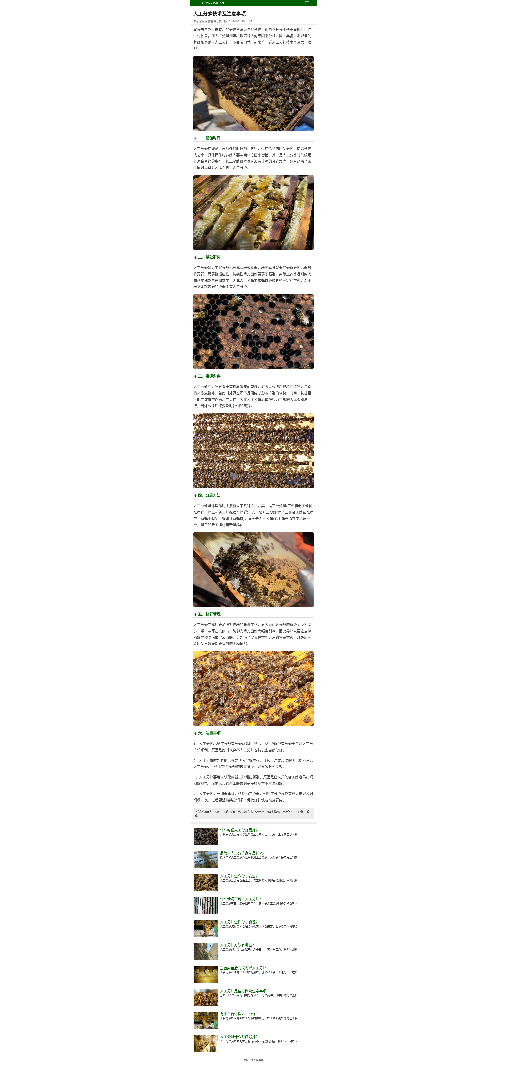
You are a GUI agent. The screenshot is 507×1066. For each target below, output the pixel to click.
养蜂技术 (218, 3)
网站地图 (248, 1060)
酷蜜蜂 (206, 3)
